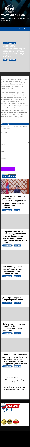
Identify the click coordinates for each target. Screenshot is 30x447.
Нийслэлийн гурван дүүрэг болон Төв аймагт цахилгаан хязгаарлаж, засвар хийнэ (14, 327)
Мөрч (4, 59)
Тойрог (5, 43)
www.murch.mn (13, 15)
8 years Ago (12, 59)
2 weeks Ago (17, 245)
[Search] (22, 29)
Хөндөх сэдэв (12, 43)
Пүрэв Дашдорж (7, 210)
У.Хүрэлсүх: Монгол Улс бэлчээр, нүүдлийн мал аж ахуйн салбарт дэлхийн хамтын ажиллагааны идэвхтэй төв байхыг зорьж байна (14, 237)
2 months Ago (17, 276)
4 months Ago (17, 366)
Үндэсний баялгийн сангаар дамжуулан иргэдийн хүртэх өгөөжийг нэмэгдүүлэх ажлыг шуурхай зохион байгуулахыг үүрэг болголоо (14, 359)
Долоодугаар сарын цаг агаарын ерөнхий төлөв (13, 299)
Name (3, 144)
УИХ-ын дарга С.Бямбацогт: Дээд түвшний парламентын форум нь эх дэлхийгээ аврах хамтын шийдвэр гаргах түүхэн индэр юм (14, 201)
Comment (4, 132)
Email (2, 151)
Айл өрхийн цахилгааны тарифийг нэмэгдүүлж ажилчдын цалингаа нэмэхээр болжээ (13, 270)
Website (3, 158)
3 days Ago (17, 210)
